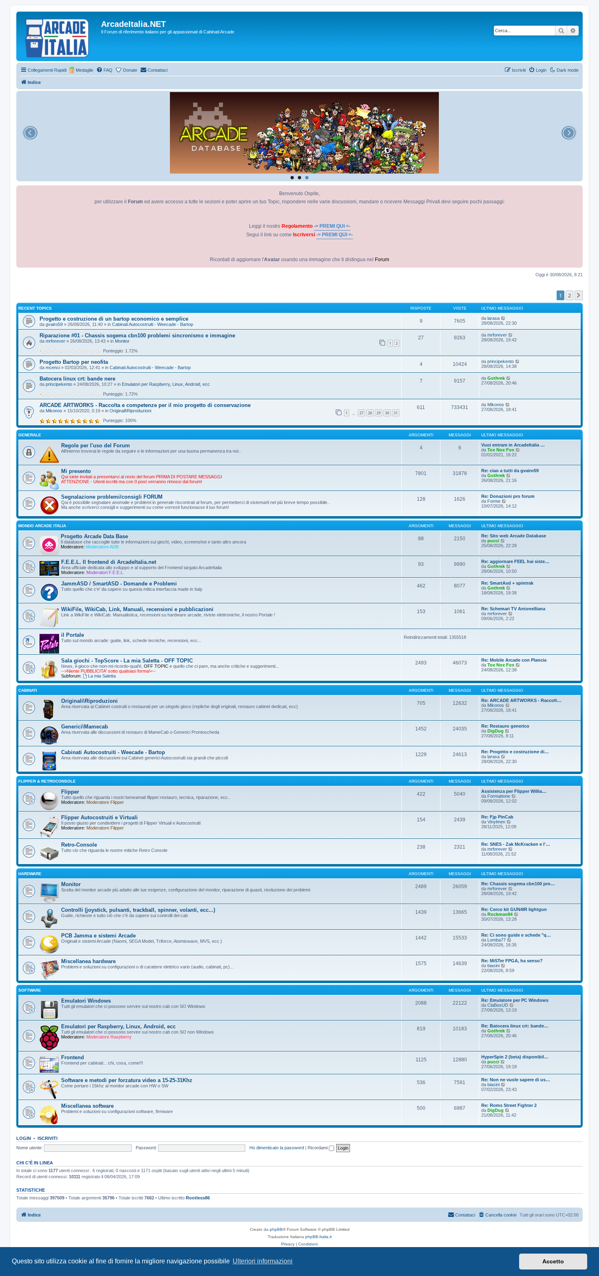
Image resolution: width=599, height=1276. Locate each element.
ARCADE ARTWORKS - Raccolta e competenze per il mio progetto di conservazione (145, 405)
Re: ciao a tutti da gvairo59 (510, 470)
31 (396, 413)
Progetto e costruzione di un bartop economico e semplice (114, 319)
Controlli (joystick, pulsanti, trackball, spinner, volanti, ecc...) (138, 910)
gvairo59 (54, 324)
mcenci (53, 367)
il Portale (72, 635)
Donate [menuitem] (130, 70)
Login (23, 1138)
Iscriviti (47, 1138)
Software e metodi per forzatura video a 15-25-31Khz (126, 1080)
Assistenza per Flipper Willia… (513, 791)
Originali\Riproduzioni (130, 410)
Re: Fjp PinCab (497, 816)
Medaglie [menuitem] (84, 70)
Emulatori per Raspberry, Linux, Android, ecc (166, 384)
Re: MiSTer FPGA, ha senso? (512, 960)
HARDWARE (30, 873)
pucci (493, 540)
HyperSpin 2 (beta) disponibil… (514, 1056)
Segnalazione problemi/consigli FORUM (112, 497)
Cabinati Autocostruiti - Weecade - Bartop (152, 324)
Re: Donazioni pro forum (508, 496)
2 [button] (569, 295)
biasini (493, 965)
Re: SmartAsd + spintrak (507, 583)
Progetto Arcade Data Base (94, 536)
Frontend (72, 1057)
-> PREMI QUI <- (332, 226)
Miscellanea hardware (88, 961)
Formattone (498, 796)
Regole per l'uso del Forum (95, 445)
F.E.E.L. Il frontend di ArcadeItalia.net (108, 562)
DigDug (495, 730)
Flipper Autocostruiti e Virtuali (99, 817)
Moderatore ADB (102, 546)
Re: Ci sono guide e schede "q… (516, 935)
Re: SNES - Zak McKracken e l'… (515, 844)
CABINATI (27, 690)
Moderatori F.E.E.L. (105, 572)
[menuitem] (104, 70)
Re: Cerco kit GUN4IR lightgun (514, 909)
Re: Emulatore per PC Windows (514, 1000)
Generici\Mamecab (84, 727)
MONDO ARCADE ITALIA (42, 526)
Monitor (122, 341)
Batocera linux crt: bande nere (77, 379)
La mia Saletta (102, 675)
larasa (493, 318)
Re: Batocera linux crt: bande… (514, 1025)
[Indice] (59, 36)
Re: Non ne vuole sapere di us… (515, 1079)
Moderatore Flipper (105, 802)
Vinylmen (496, 821)
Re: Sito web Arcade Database (513, 535)
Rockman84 (500, 914)
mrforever (55, 341)
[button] (579, 295)
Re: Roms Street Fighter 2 (509, 1105)
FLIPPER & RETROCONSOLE (47, 781)
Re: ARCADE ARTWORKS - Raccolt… (521, 700)
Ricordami (318, 1147)
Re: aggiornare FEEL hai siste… (515, 561)
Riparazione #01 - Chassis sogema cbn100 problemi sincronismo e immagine (137, 335)
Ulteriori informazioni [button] (263, 1261)
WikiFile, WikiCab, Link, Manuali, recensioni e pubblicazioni (137, 609)
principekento (500, 361)
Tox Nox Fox (500, 449)
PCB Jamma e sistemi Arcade (98, 936)
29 (379, 413)
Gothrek (496, 378)
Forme (493, 501)
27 (361, 413)
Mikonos (54, 410)
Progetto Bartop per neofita (74, 362)
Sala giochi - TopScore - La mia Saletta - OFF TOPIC (127, 661)
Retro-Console (79, 845)
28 (370, 413)
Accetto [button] (553, 1261)
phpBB (276, 1229)
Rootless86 (198, 1197)
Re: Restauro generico (505, 726)
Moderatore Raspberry (109, 1036)
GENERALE (29, 435)
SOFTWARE (29, 990)
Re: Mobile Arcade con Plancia (513, 660)
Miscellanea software (87, 1106)
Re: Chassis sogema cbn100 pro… (518, 883)
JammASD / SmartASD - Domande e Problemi (119, 584)
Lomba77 (496, 939)
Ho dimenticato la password (276, 1147)
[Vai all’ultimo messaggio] (503, 318)
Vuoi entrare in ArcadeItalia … (513, 444)
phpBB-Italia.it (318, 1236)
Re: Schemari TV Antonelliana (513, 608)
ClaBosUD (497, 1005)
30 (387, 413)
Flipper (70, 792)
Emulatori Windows (86, 1001)
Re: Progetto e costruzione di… (515, 751)
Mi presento (76, 471)
